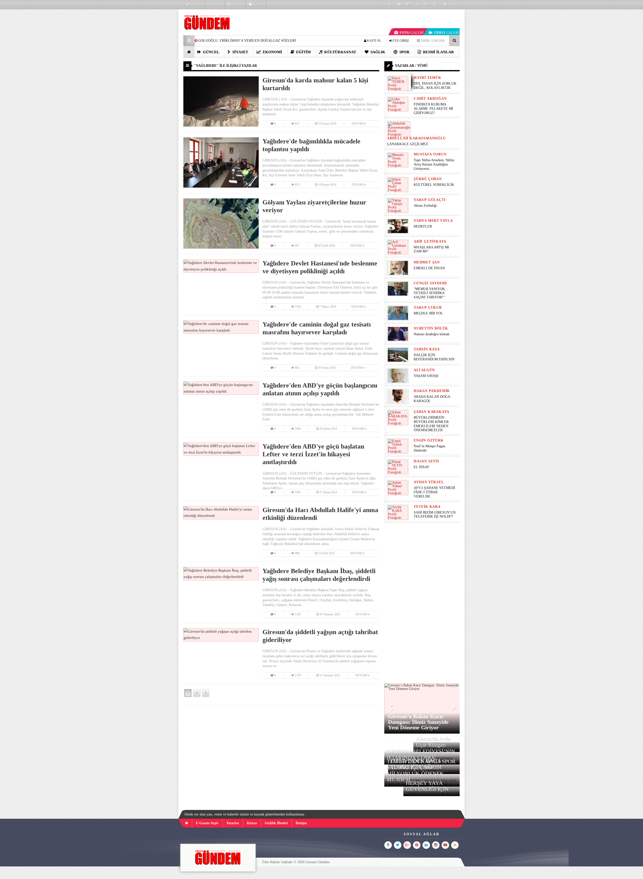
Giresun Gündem (317, 862)
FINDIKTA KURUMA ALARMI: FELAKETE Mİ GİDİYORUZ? (433, 108)
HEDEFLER (423, 226)
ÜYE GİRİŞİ (400, 40)
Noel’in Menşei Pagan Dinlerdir (429, 448)
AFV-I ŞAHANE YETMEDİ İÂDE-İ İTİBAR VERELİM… (434, 492)
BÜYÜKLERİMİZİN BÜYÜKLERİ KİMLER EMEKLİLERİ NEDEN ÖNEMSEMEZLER (431, 424)
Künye (257, 4)
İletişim (236, 4)
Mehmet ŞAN (427, 262)
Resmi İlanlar (438, 52)
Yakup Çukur (428, 307)
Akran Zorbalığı (425, 205)
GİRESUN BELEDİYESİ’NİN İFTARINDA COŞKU (421, 754)
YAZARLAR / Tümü (411, 66)
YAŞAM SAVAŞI (426, 376)
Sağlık (377, 52)
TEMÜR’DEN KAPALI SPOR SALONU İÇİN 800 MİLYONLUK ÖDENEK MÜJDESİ (421, 770)
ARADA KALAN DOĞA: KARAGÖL (432, 399)
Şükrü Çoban (428, 179)
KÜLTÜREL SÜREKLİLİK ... (434, 187)
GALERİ (412, 33)
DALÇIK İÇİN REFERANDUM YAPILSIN (434, 357)
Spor (403, 52)
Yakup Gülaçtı (429, 200)
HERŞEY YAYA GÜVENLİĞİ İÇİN (427, 786)
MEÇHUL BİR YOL (429, 313)
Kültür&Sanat (339, 52)
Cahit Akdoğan (430, 98)
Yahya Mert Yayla (433, 221)
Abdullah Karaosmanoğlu (416, 138)
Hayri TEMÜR (427, 78)
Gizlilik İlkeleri (276, 823)
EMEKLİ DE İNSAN (429, 268)
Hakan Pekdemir (432, 391)
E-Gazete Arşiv (207, 823)
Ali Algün (424, 370)
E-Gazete (214, 4)
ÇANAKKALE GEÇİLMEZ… (410, 144)
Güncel (210, 52)
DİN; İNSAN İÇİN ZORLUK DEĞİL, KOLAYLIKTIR (435, 86)
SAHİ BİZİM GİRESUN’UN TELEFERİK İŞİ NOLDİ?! (435, 515)
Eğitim (303, 52)
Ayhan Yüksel (429, 482)
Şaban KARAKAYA (431, 412)
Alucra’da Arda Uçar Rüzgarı (433, 742)
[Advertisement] (158, 84)
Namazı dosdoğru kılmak (431, 334)
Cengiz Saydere (430, 283)
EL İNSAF (421, 467)
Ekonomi (272, 52)
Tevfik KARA (427, 507)
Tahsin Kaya (427, 349)
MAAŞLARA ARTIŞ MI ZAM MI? (431, 249)
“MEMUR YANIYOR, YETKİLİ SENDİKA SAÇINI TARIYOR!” (430, 293)
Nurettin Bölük (431, 328)
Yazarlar (195, 4)
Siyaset (239, 52)
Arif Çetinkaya (430, 241)
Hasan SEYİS (426, 461)
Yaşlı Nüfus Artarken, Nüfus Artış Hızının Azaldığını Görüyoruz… (434, 164)
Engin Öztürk (429, 440)
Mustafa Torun (430, 154)
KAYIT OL (373, 40)
